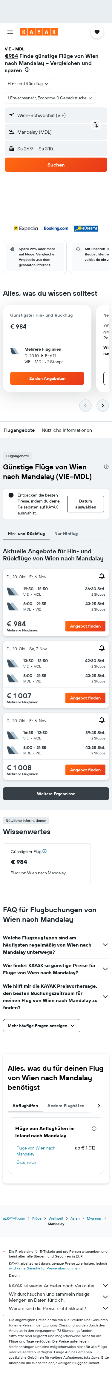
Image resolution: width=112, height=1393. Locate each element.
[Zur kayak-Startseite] (39, 32)
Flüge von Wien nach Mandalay (35, 1151)
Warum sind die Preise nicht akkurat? (47, 1308)
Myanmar (94, 1218)
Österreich (26, 1162)
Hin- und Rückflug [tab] (26, 533)
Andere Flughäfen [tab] (65, 1105)
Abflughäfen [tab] (25, 1105)
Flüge (37, 1218)
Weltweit (56, 1218)
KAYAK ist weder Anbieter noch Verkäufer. (52, 1286)
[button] (10, 31)
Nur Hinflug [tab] (66, 533)
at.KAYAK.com (14, 1218)
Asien (75, 1218)
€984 (11, 56)
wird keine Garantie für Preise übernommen (44, 1268)
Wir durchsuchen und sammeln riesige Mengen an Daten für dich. (49, 1297)
